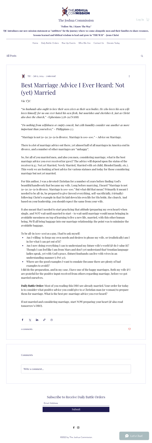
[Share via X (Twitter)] (29, 319)
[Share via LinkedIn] (37, 319)
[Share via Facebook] (22, 319)
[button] (148, 19)
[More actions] (129, 76)
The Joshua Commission (76, 20)
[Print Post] (51, 319)
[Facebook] (73, 427)
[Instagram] (78, 427)
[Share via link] (44, 319)
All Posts (11, 55)
